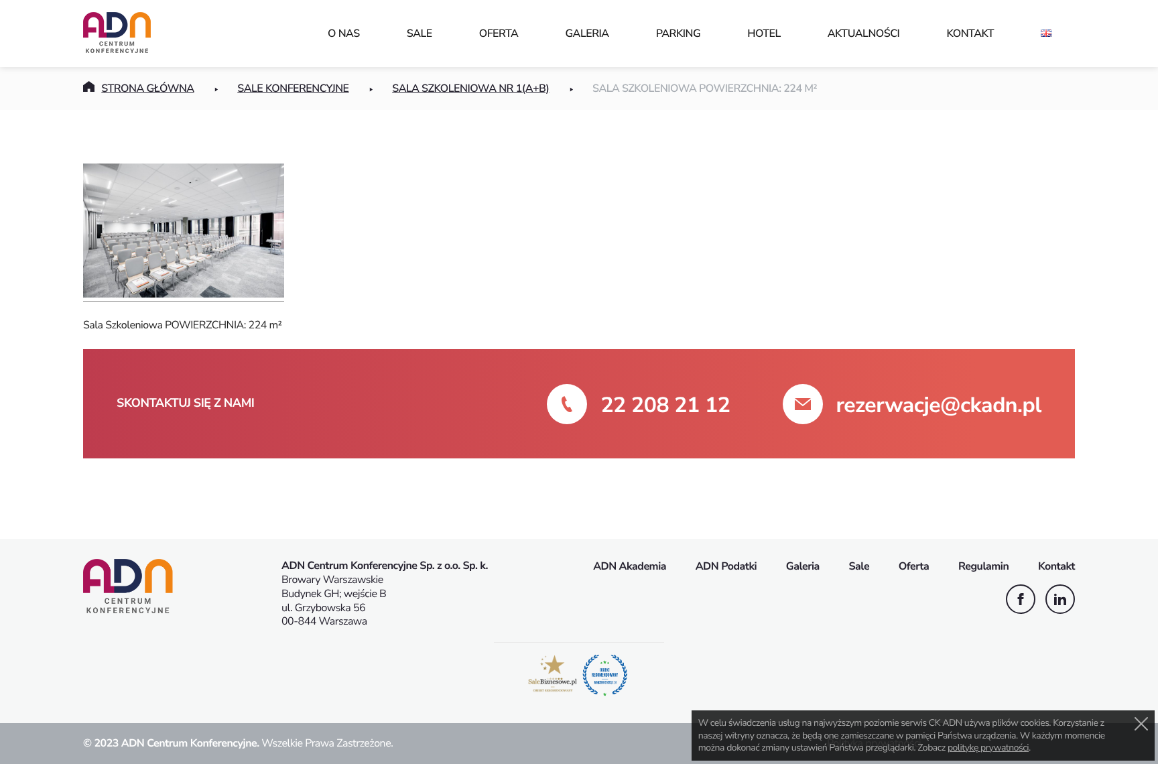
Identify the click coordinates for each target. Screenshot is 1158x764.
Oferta (499, 33)
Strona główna (147, 88)
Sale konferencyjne (292, 88)
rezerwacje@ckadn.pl (938, 405)
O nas (344, 33)
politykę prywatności (988, 747)
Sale (419, 33)
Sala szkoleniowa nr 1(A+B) (470, 88)
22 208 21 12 (665, 405)
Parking (678, 33)
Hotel (764, 33)
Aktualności (864, 33)
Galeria (586, 33)
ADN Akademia (629, 566)
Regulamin (983, 566)
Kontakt (970, 33)
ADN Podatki (726, 566)
